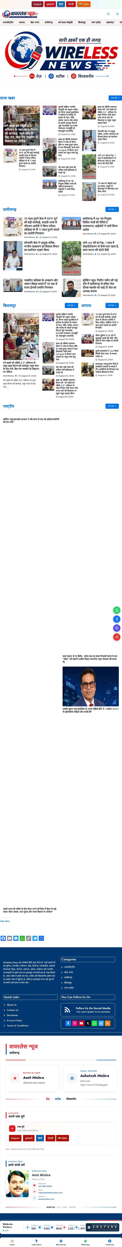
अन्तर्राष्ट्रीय (8, 22)
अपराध (22, 22)
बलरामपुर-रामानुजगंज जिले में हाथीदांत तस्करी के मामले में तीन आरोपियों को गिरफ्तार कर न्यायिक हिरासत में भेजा (107, 367)
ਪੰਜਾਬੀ (71, 4)
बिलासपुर (82, 22)
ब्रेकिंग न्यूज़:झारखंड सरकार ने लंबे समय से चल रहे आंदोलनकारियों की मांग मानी (31, 421)
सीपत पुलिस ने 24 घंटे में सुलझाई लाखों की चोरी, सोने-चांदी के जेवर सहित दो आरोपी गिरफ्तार (106, 339)
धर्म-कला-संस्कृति (65, 22)
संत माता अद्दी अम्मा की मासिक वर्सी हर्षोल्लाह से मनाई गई (67, 170)
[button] (108, 14)
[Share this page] (116, 637)
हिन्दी (61, 4)
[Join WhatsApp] (116, 610)
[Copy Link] (116, 628)
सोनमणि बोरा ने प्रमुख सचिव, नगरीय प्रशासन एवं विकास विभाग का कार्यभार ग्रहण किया (108, 135)
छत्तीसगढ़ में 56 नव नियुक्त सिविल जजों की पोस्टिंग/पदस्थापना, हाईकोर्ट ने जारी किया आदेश (67, 186)
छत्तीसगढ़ (49, 22)
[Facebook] (116, 619)
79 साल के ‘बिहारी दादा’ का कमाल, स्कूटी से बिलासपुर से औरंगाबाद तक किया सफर (108, 187)
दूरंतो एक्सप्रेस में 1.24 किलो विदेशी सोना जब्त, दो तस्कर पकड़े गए (106, 353)
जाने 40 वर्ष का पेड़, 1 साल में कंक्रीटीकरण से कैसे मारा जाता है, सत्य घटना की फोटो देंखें (107, 159)
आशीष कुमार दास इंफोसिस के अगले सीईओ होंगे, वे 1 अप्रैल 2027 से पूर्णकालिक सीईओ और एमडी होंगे (91, 710)
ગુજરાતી (50, 4)
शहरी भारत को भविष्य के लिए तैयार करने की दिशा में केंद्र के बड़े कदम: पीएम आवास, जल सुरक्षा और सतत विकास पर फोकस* (29, 910)
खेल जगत (34, 22)
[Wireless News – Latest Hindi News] (20, 14)
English (37, 4)
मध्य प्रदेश (96, 22)
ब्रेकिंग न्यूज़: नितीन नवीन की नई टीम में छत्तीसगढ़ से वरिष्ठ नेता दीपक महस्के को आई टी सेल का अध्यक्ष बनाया (100, 285)
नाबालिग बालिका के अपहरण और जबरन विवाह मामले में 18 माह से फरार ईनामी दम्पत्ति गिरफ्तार (41, 283)
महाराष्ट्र (110, 22)
